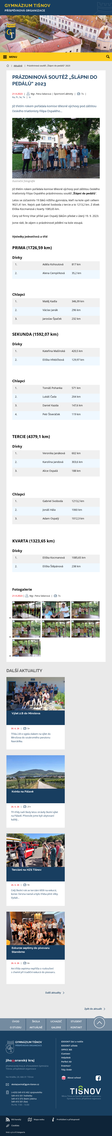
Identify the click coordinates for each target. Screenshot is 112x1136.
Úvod (15, 1021)
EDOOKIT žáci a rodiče (72, 1041)
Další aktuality (53, 992)
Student (76, 1021)
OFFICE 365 (66, 1049)
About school (74, 1077)
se (74, 1096)
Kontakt (76, 1027)
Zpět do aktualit (93, 1008)
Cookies (15, 1125)
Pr (17, 97)
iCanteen (65, 1053)
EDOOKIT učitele (69, 1045)
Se (20, 97)
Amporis (21, 1132)
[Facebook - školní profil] (98, 1078)
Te (24, 97)
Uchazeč (56, 1021)
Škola (36, 1021)
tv (30, 97)
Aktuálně (18, 65)
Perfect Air (66, 1061)
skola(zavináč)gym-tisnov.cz (25, 1084)
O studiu (15, 1027)
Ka (13, 97)
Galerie (56, 1027)
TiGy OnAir (66, 1069)
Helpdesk (66, 1057)
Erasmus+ (66, 1065)
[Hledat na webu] (109, 58)
